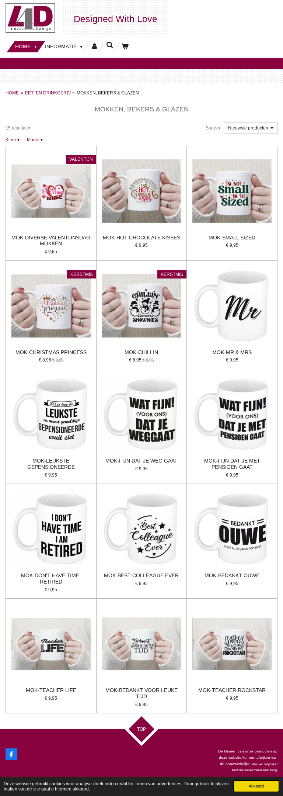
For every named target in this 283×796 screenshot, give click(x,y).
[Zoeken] (110, 45)
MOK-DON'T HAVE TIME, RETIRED (51, 578)
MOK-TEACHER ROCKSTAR (232, 690)
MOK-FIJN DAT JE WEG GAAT (141, 461)
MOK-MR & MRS (232, 352)
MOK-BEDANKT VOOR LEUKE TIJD (141, 693)
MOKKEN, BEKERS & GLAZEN (108, 93)
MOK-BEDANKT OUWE (232, 575)
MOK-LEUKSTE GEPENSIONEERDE (51, 464)
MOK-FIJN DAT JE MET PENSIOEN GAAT (232, 464)
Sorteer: (213, 128)
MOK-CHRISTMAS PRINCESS (51, 352)
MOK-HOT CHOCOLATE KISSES (141, 237)
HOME (12, 93)
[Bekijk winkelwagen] (125, 46)
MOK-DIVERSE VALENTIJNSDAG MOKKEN (50, 241)
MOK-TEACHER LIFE (51, 690)
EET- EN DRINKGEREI (48, 93)
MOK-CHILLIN (141, 352)
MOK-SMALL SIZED (232, 237)
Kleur (13, 139)
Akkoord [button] (256, 786)
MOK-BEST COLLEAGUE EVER (141, 575)
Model (35, 139)
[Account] (94, 46)
